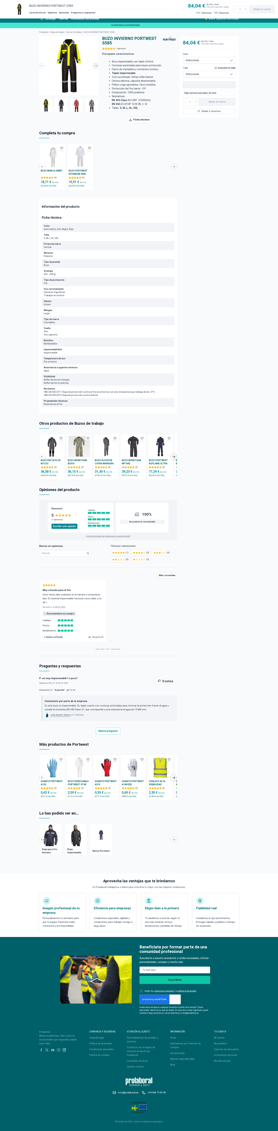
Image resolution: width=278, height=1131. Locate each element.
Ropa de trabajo (57, 32)
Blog (172, 1064)
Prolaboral (43, 32)
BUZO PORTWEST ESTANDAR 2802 (78, 172)
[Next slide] (95, 65)
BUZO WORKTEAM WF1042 (131, 462)
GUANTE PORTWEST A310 (106, 783)
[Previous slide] (41, 65)
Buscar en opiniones (51, 546)
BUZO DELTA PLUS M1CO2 (50, 462)
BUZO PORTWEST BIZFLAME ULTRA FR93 (158, 462)
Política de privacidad (100, 1043)
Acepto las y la (170, 991)
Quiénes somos (135, 1066)
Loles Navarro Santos (60, 715)
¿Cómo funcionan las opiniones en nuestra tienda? (108, 536)
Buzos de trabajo (74, 32)
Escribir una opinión (64, 526)
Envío (173, 1037)
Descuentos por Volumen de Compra (185, 1045)
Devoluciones (177, 1053)
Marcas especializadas (182, 1058)
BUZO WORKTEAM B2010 (77, 462)
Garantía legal (96, 1037)
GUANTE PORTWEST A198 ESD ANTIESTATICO (133, 783)
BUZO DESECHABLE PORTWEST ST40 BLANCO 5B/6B (78, 783)
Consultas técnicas (137, 1060)
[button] (46, 105)
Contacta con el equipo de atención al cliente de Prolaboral (141, 1051)
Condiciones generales (101, 1049)
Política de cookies (99, 1055)
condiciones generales (164, 991)
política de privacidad (187, 991)
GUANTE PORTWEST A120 (52, 783)
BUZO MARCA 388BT (52, 170)
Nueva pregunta (108, 730)
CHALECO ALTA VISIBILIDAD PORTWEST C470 (158, 783)
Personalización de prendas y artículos (142, 1039)
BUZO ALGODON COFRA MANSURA (104, 462)
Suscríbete (174, 979)
